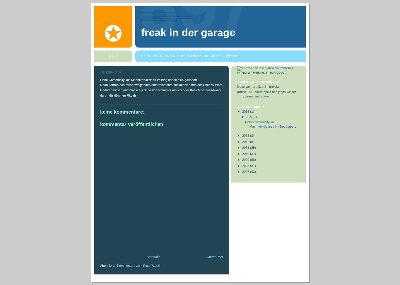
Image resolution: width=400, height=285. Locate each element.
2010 (246, 154)
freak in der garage (188, 32)
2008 (246, 166)
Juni (249, 117)
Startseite (153, 257)
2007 (246, 171)
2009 (246, 159)
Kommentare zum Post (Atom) (138, 265)
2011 (246, 147)
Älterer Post (214, 257)
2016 (246, 111)
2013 (246, 135)
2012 (246, 142)
